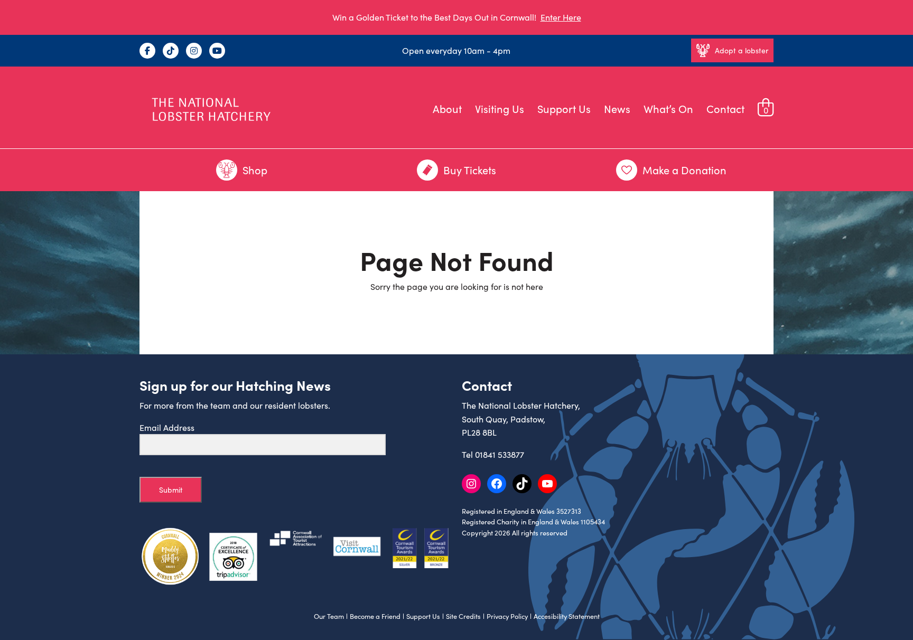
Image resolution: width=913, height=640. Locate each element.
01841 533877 (499, 454)
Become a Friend (375, 616)
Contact (725, 108)
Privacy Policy (507, 616)
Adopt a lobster (741, 50)
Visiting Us (499, 108)
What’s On (668, 108)
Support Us (564, 108)
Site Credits (463, 616)
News (617, 108)
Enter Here (561, 17)
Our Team (329, 616)
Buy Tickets (469, 170)
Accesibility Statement (567, 616)
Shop (255, 170)
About (447, 108)
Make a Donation (684, 170)
